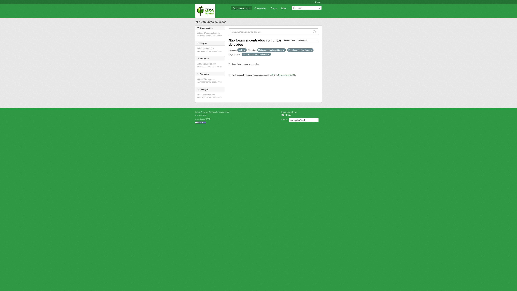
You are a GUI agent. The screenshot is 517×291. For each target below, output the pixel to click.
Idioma (284, 119)
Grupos (274, 8)
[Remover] (244, 50)
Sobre (283, 8)
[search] (314, 32)
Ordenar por (289, 40)
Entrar (317, 2)
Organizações (260, 8)
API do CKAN (201, 115)
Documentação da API (286, 75)
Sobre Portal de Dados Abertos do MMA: (212, 112)
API (272, 75)
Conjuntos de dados (241, 8)
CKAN (286, 115)
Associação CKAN (203, 118)
